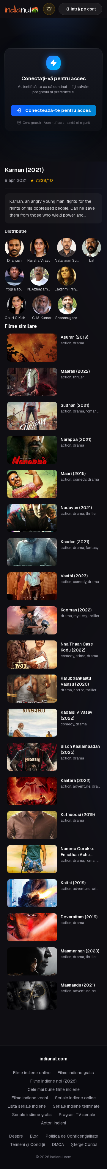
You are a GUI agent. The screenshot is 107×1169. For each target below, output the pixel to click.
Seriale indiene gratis (32, 1114)
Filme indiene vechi (30, 1097)
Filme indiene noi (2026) (53, 1081)
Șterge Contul (84, 1144)
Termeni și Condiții (27, 1144)
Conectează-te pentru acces (58, 110)
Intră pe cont (83, 9)
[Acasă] (21, 9)
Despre (16, 1136)
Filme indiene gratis (76, 1072)
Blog (34, 1136)
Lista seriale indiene (27, 1106)
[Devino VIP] (49, 9)
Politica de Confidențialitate (72, 1136)
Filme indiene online (32, 1072)
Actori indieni (53, 1123)
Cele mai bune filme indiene (54, 1089)
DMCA (58, 1144)
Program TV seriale (77, 1114)
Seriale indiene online (75, 1097)
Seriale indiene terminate (76, 1106)
